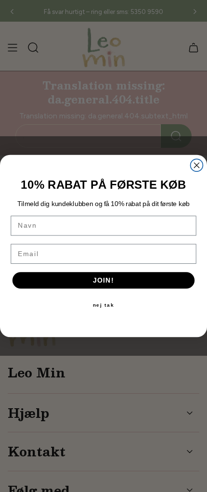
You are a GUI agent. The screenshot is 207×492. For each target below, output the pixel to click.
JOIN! (104, 280)
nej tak (104, 305)
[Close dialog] (197, 165)
